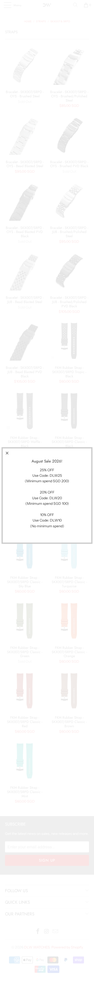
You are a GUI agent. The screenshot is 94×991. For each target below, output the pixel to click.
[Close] (7, 452)
